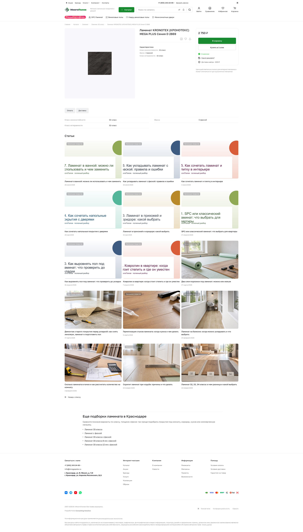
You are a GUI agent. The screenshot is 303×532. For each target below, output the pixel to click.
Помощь (214, 460)
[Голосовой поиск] (184, 9)
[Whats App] (80, 492)
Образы (126, 484)
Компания (156, 460)
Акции (125, 469)
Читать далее (207, 525)
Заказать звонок (182, 3)
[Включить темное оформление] (237, 3)
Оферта (235, 509)
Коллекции (127, 480)
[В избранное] (185, 39)
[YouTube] (75, 492)
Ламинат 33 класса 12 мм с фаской (101, 444)
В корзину (217, 41)
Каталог (126, 465)
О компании (157, 465)
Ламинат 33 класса (93, 429)
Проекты (185, 473)
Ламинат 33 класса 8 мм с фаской (100, 441)
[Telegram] (70, 492)
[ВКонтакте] (66, 492)
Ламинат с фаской (93, 433)
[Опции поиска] (178, 9)
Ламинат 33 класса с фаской (98, 437)
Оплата (70, 110)
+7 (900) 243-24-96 (165, 3)
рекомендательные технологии (110, 518)
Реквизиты (185, 465)
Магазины (185, 469)
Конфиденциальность (221, 509)
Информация (187, 460)
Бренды (126, 473)
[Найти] (190, 9)
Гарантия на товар (218, 473)
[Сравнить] (181, 39)
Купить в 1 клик (217, 47)
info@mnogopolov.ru (73, 469)
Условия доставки (218, 469)
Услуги (126, 477)
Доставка (82, 110)
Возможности (187, 477)
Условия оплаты (217, 465)
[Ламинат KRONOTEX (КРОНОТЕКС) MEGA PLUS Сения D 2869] (100, 63)
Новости (155, 469)
